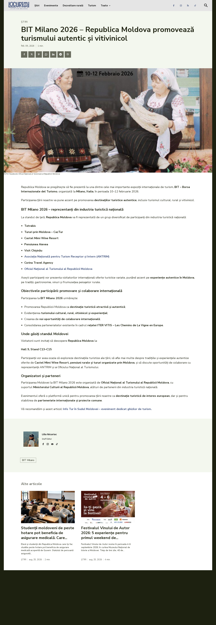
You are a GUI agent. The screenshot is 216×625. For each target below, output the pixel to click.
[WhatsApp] (46, 54)
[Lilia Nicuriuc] (31, 439)
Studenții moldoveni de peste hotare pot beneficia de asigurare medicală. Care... (47, 532)
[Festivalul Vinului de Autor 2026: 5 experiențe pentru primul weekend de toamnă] (108, 507)
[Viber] (68, 54)
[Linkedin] (53, 54)
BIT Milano (28, 460)
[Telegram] (60, 54)
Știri (24, 22)
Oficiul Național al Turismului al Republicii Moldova (58, 269)
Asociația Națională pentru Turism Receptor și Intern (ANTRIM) (66, 256)
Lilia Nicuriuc (49, 434)
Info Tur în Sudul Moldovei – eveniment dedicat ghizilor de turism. (107, 409)
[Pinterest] (39, 54)
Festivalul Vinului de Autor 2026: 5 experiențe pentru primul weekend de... (105, 532)
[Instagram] (181, 5)
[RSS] (188, 5)
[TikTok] (195, 5)
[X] (31, 54)
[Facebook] (173, 5)
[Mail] (52, 443)
